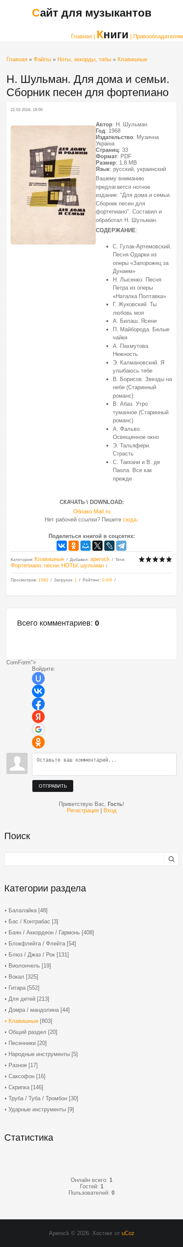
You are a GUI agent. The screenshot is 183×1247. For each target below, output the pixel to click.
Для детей (22, 999)
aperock (100, 559)
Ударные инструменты (37, 1109)
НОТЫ (69, 565)
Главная (16, 59)
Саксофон (21, 1076)
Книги (113, 34)
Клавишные (132, 59)
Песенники (22, 1043)
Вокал (16, 977)
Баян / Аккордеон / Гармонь (44, 932)
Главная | (83, 36)
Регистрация (83, 810)
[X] (97, 546)
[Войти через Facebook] (38, 704)
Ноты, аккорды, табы (84, 59)
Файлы (42, 59)
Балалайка (23, 910)
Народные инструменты (39, 1054)
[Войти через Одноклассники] (38, 742)
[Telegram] (121, 546)
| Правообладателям (156, 36)
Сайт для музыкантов (92, 12)
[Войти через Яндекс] (38, 716)
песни (51, 565)
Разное (18, 1065)
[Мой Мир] (85, 546)
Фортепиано (26, 565)
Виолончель (24, 965)
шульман (92, 565)
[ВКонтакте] (62, 546)
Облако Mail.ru (91, 511)
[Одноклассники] (74, 546)
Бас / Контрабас (29, 921)
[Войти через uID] (38, 678)
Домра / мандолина (34, 1010)
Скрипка (19, 1087)
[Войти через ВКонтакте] (38, 691)
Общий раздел (27, 1032)
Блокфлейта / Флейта (37, 943)
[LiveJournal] (109, 546)
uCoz (128, 1233)
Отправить (53, 786)
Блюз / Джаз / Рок (32, 954)
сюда (130, 519)
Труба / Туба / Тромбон (38, 1098)
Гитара (17, 988)
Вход (110, 810)
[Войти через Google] (38, 729)
